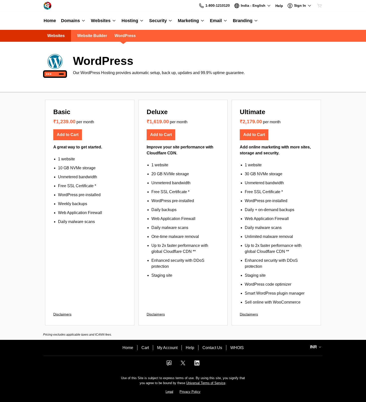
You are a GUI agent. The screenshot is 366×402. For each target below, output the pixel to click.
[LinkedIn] (197, 364)
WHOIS (237, 348)
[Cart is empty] (319, 5)
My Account (167, 348)
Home (127, 348)
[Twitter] (183, 364)
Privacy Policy (190, 392)
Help (190, 348)
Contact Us (212, 348)
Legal (169, 392)
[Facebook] (169, 364)
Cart (145, 348)
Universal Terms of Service (205, 383)
